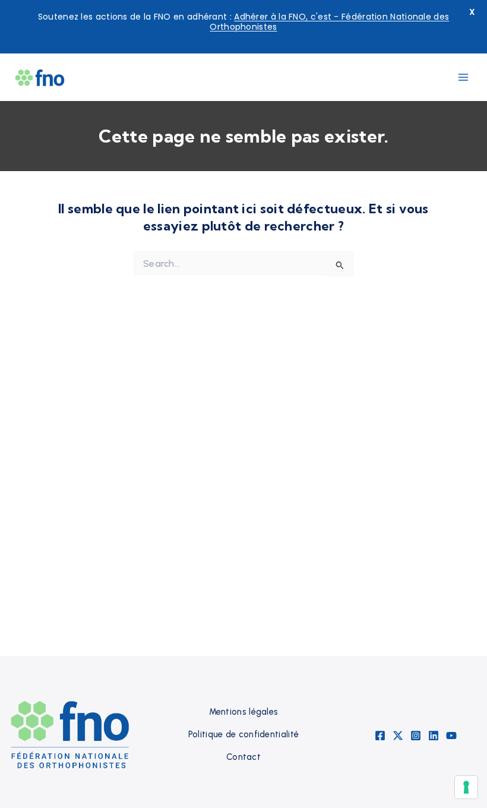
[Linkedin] (433, 735)
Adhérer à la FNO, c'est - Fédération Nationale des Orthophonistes (329, 22)
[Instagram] (415, 735)
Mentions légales (244, 711)
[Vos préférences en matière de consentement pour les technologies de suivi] (466, 787)
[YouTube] (451, 735)
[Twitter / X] (398, 735)
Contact (243, 757)
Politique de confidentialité (243, 734)
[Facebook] (380, 735)
